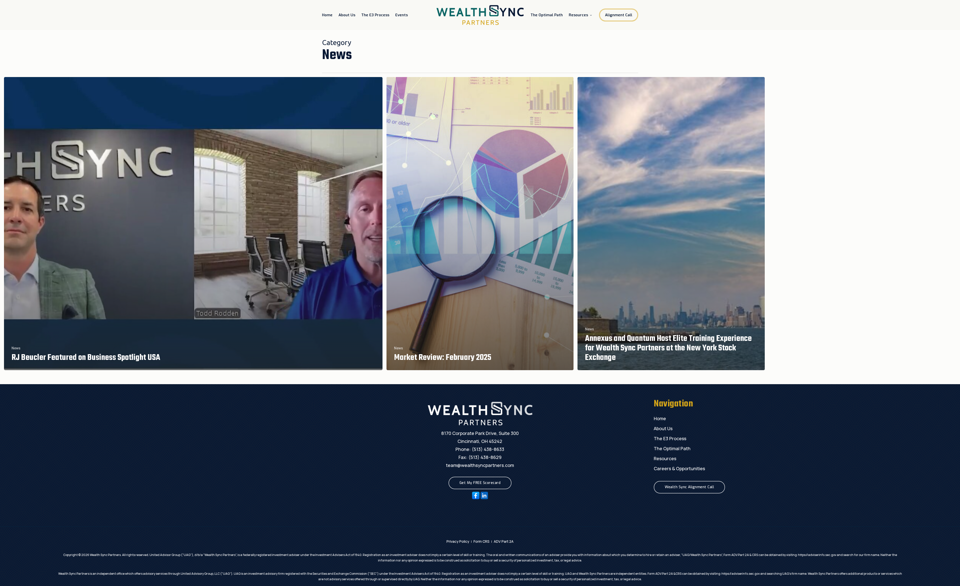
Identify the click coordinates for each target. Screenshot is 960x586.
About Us (663, 428)
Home (660, 418)
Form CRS (482, 541)
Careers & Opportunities (679, 468)
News (16, 348)
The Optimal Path (672, 448)
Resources (665, 458)
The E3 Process (670, 438)
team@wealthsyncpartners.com (480, 465)
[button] (480, 483)
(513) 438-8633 (488, 449)
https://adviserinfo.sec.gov (817, 555)
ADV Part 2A (504, 541)
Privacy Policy (457, 541)
